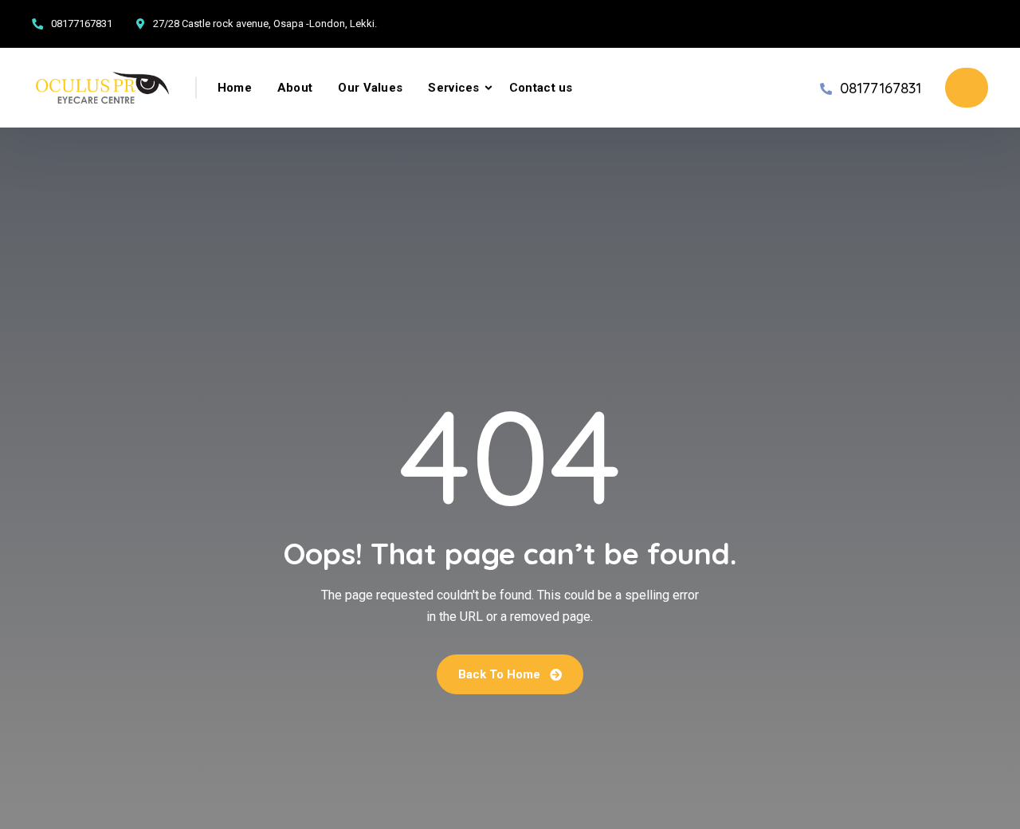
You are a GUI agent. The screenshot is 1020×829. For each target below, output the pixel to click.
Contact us (541, 88)
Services (453, 88)
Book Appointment (966, 88)
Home (235, 88)
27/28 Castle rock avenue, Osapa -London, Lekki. (265, 23)
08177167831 (81, 23)
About (295, 88)
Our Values (370, 88)
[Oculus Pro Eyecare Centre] (102, 88)
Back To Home (500, 674)
